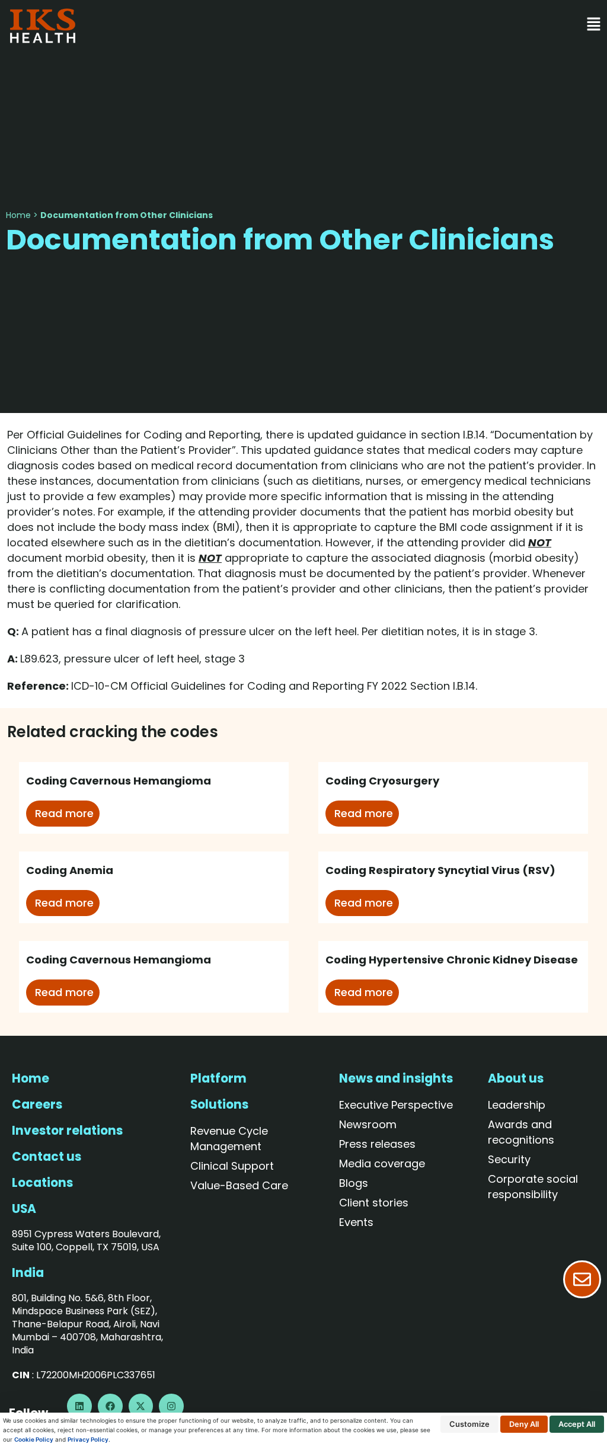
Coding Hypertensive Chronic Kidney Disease (451, 959)
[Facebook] (110, 1406)
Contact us (46, 1156)
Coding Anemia (69, 870)
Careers (37, 1104)
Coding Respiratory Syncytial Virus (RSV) (440, 870)
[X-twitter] (141, 1406)
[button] (349, 26)
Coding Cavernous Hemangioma (118, 780)
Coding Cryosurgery (382, 780)
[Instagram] (171, 1406)
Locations (42, 1182)
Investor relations (67, 1130)
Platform (218, 1078)
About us (516, 1078)
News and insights (396, 1078)
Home (18, 215)
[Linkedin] (79, 1406)
